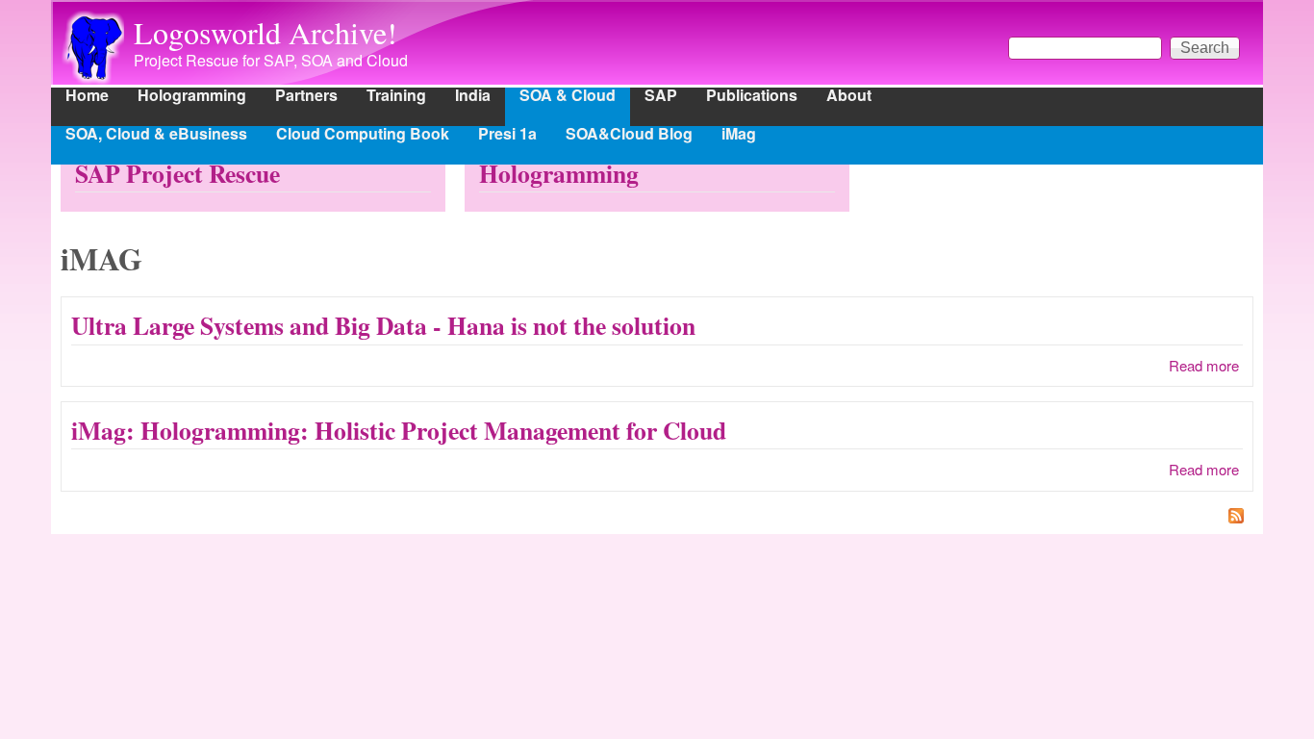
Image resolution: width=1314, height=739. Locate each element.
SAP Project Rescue (177, 173)
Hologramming (192, 97)
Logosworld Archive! (265, 32)
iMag (738, 135)
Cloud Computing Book (362, 135)
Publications (751, 97)
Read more (1204, 365)
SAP (660, 97)
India (473, 97)
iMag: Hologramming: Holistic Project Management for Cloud (398, 430)
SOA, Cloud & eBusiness (156, 135)
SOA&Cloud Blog (629, 135)
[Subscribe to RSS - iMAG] (657, 517)
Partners (306, 97)
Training (396, 97)
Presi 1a (507, 135)
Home (87, 97)
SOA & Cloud (567, 97)
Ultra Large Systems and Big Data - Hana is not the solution (383, 325)
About (849, 97)
